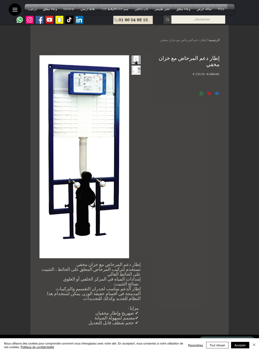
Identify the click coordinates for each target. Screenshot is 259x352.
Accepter (240, 345)
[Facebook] (40, 20)
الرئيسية (214, 40)
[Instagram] (30, 20)
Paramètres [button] (195, 345)
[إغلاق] (254, 345)
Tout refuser (217, 345)
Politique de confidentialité (37, 347)
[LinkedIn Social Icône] (79, 20)
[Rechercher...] (167, 19)
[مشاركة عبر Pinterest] (209, 93)
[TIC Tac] (69, 20)
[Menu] (15, 9)
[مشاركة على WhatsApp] (201, 93)
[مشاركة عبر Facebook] (216, 93)
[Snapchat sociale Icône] (59, 20)
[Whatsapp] (20, 20)
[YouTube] (49, 20)
